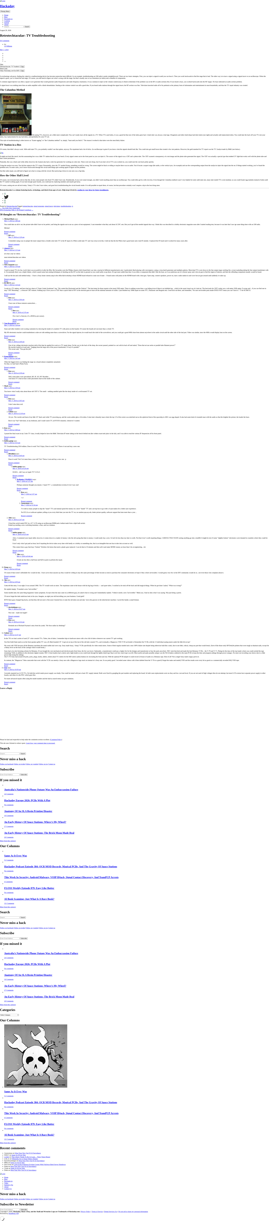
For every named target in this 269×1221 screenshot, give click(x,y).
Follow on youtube (32, 764)
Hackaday (7, 6)
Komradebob (9, 356)
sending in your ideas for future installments (92, 190)
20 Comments (8, 837)
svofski (6, 1157)
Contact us (51, 764)
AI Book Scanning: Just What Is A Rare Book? (29, 899)
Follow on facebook (6, 764)
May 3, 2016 (4, 50)
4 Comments (8, 882)
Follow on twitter (19, 764)
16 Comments (8, 815)
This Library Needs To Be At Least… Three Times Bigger (30, 1157)
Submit (6, 23)
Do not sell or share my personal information (133, 1211)
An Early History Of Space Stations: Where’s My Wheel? (35, 822)
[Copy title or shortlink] (5, 61)
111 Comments (9, 903)
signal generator (39, 206)
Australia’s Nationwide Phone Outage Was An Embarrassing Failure (41, 789)
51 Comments (8, 860)
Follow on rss (43, 764)
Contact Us (8, 1189)
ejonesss (7, 248)
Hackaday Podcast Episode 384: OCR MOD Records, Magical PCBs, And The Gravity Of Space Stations (60, 866)
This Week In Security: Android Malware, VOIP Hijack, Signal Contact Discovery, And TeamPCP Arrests (61, 877)
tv (72, 206)
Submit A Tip (8, 1185)
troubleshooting (66, 206)
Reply (6, 233)
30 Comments (4, 41)
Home (6, 15)
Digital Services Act (110, 1211)
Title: (1, 64)
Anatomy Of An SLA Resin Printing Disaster (28, 811)
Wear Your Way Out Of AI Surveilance (28, 1153)
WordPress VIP (13, 1213)
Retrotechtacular (12, 206)
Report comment (9, 231)
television (57, 206)
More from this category (8, 841)
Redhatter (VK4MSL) (25, 479)
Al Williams (8, 46)
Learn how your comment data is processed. (40, 743)
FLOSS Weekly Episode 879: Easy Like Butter (29, 888)
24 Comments (8, 794)
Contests (7, 21)
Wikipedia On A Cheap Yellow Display (25, 1159)
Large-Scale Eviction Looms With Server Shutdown (40, 1164)
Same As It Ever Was (15, 855)
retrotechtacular (28, 206)
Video (6, 1183)
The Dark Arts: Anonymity (10, 208)
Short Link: (4, 68)
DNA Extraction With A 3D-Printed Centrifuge (16, 210)
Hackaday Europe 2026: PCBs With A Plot (27, 800)
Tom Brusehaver (10, 323)
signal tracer (49, 206)
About (6, 24)
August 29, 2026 (5, 30)
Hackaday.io (8, 19)
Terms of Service (97, 1211)
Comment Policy (56, 739)
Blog (5, 17)
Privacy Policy (85, 1211)
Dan (5, 668)
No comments (8, 805)
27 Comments (8, 826)
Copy (22, 66)
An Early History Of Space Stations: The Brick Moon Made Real (39, 832)
